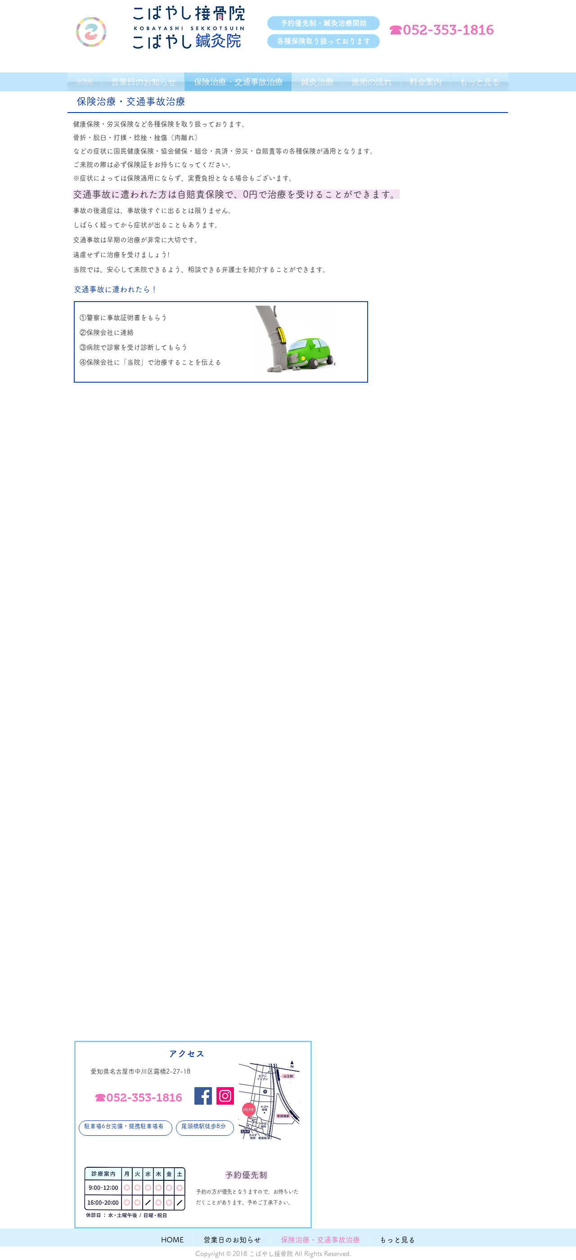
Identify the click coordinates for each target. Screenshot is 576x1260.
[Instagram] (225, 1096)
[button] (323, 23)
